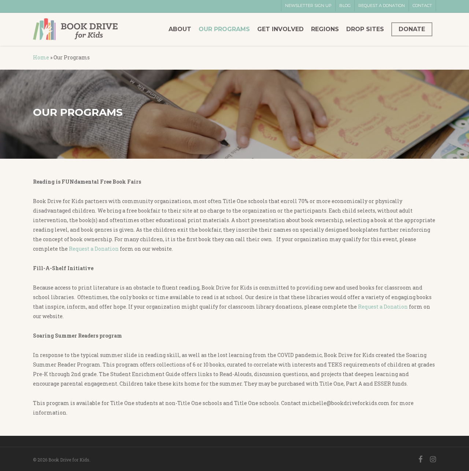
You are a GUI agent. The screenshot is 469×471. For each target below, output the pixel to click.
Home (41, 57)
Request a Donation (94, 248)
